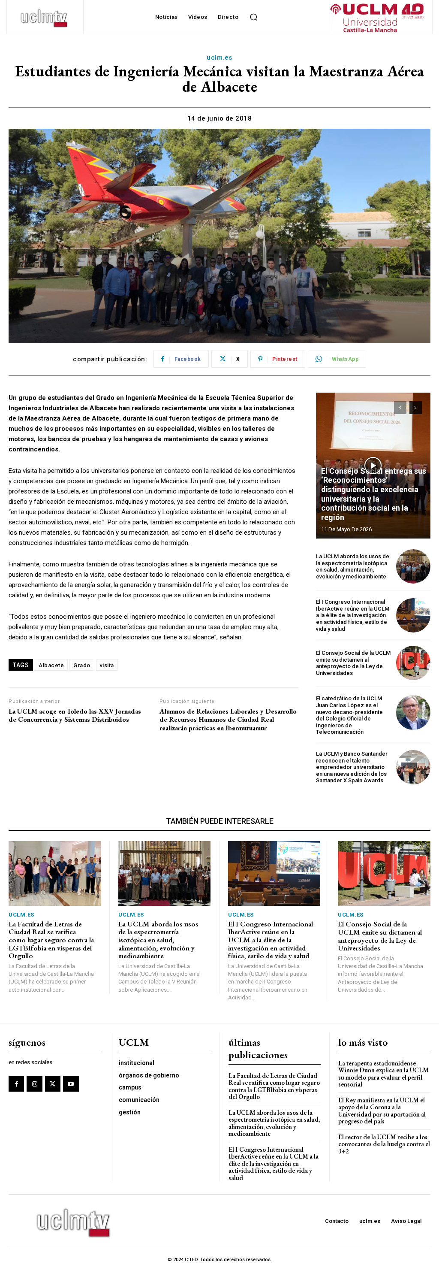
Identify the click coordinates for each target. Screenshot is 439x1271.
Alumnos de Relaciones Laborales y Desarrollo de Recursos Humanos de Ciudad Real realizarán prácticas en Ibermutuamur (228, 719)
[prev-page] (400, 407)
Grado (81, 665)
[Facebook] (16, 1084)
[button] (253, 17)
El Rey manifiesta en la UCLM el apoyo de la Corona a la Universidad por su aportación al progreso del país (382, 1111)
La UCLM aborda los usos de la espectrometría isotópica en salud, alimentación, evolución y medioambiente (352, 566)
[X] (52, 1084)
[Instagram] (34, 1084)
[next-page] (415, 407)
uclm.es (219, 57)
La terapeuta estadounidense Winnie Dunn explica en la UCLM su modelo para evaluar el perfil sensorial (383, 1074)
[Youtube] (70, 1084)
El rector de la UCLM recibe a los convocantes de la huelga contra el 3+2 (384, 1144)
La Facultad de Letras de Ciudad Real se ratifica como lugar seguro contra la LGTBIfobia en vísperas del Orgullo (51, 940)
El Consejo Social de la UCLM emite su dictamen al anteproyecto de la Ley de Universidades (353, 663)
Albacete (51, 665)
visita (107, 665)
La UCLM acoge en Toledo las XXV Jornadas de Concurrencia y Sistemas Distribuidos (75, 715)
